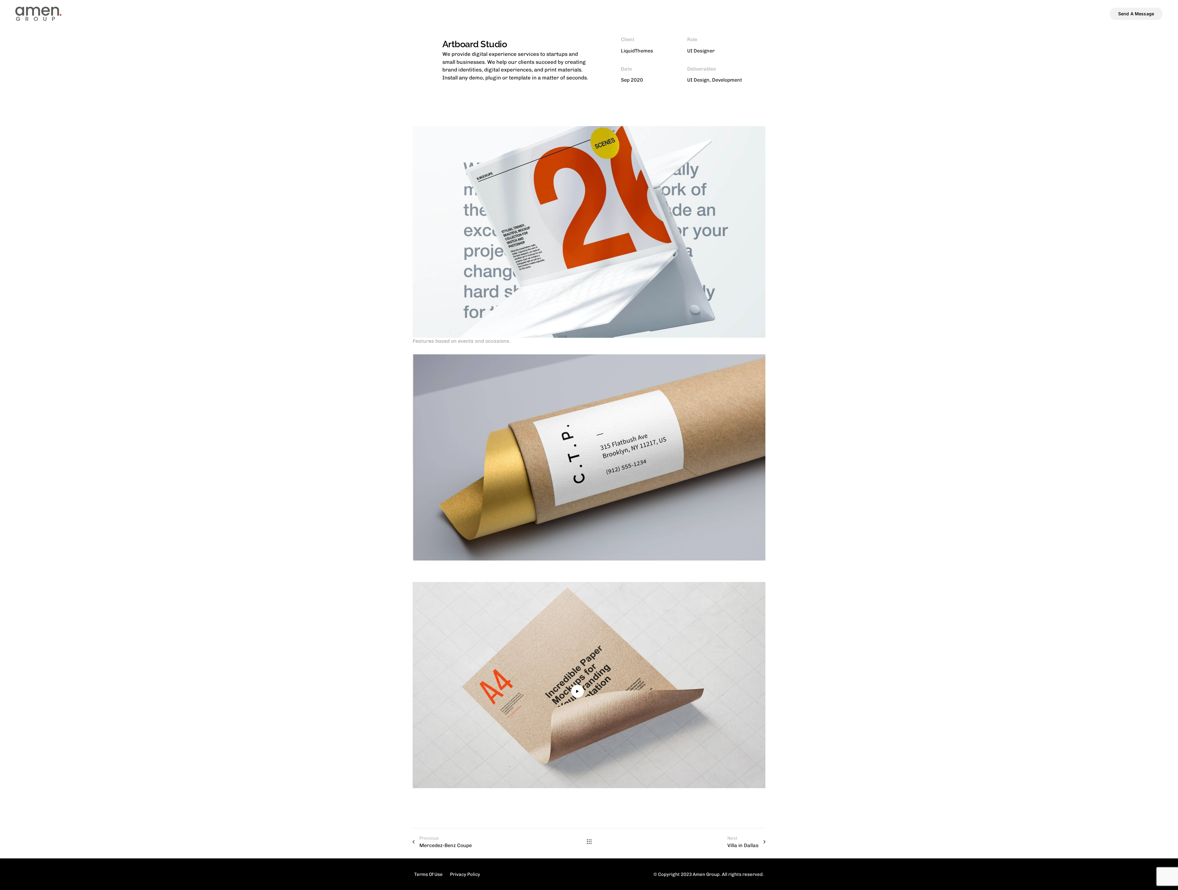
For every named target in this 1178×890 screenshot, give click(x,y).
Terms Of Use (428, 874)
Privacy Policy (465, 874)
